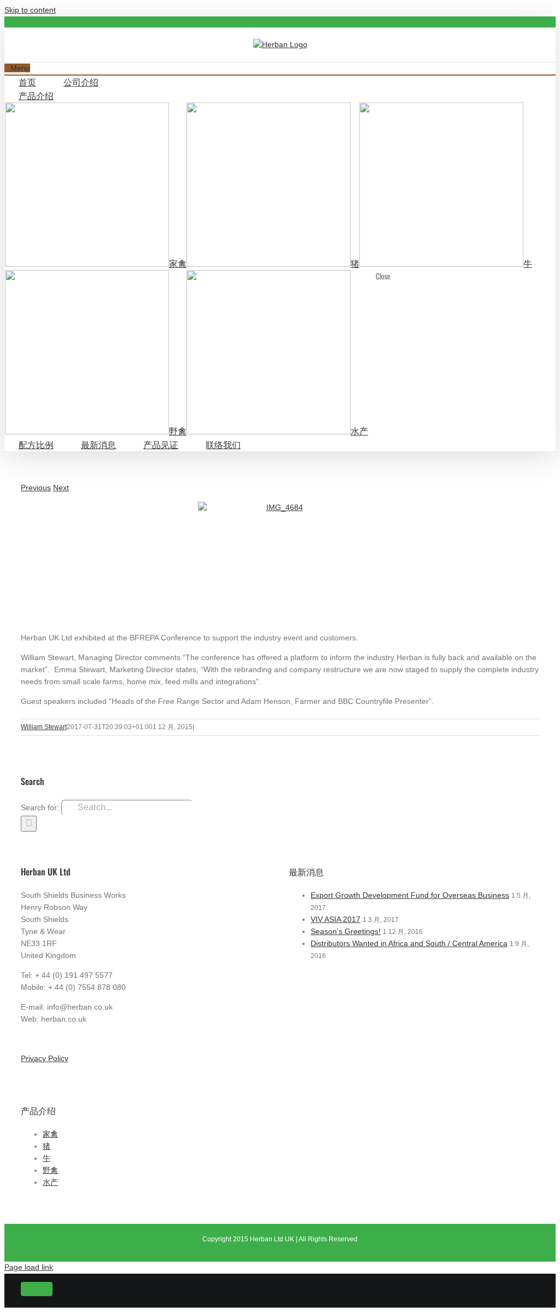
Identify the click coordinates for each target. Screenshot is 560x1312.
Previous (36, 487)
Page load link (28, 1267)
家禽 (50, 1134)
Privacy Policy (44, 1058)
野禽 (50, 1170)
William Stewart (44, 727)
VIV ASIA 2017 (335, 919)
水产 (50, 1182)
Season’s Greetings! (346, 931)
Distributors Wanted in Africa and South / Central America (409, 943)
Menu (20, 68)
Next (61, 487)
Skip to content (30, 9)
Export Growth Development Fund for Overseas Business (410, 895)
